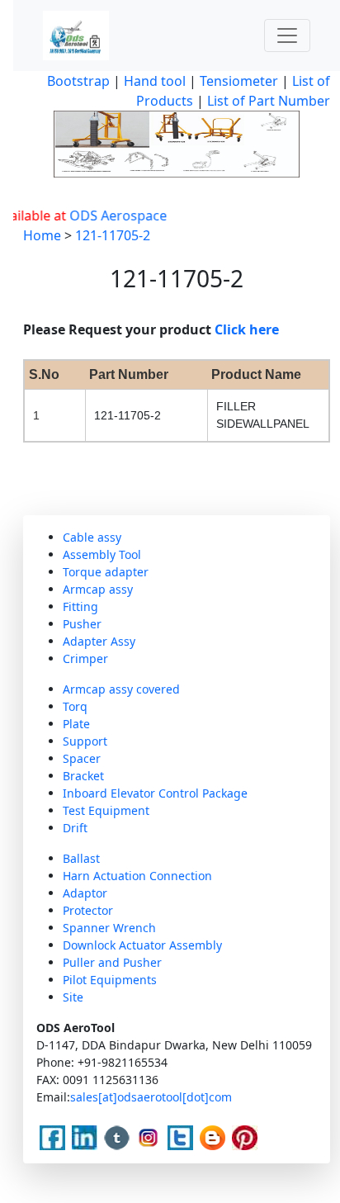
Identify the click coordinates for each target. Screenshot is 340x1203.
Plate (76, 724)
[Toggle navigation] (287, 35)
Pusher (82, 624)
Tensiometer (237, 81)
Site (73, 997)
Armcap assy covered (121, 689)
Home (42, 235)
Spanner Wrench (109, 927)
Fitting (80, 606)
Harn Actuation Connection (137, 875)
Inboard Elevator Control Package (155, 793)
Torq (75, 706)
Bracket (83, 776)
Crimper (85, 658)
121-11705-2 (112, 235)
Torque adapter (106, 572)
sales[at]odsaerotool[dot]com (151, 1097)
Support (85, 741)
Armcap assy (98, 589)
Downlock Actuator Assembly (142, 945)
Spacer (82, 758)
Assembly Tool (102, 554)
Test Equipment (106, 810)
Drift (75, 828)
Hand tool (155, 81)
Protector (88, 910)
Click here (247, 329)
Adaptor (85, 893)
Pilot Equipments (110, 980)
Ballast (81, 858)
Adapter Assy (99, 641)
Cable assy (92, 537)
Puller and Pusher (112, 962)
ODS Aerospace (112, 215)
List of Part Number (268, 101)
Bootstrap (78, 81)
